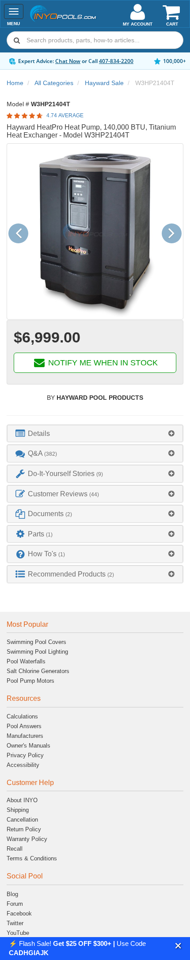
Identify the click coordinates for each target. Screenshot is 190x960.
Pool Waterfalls (26, 661)
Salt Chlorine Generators (38, 671)
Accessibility (23, 765)
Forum (15, 903)
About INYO (22, 800)
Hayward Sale (104, 82)
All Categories (53, 82)
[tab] (95, 433)
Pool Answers (24, 726)
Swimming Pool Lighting (37, 651)
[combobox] (95, 40)
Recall (15, 848)
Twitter (15, 923)
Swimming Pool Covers (36, 642)
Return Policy (24, 829)
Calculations (22, 716)
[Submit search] (17, 40)
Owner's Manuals (28, 745)
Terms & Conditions (32, 858)
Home (15, 82)
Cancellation (22, 819)
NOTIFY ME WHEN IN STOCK (102, 362)
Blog (12, 894)
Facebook (19, 913)
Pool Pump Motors (30, 680)
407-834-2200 (116, 61)
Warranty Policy (27, 839)
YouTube (18, 933)
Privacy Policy (25, 755)
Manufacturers (25, 736)
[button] (178, 945)
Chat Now (67, 61)
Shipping (18, 810)
